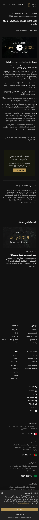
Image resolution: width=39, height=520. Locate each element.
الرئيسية (34, 13)
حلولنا (16, 333)
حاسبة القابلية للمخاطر (31, 368)
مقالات (16, 358)
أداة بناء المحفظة (32, 358)
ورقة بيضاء (15, 372)
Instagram (30, 397)
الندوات (16, 375)
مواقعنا (35, 343)
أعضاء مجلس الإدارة (31, 336)
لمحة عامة (34, 355)
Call (33, 407)
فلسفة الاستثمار (32, 333)
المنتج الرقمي (14, 336)
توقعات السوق (18, 13)
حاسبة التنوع (34, 362)
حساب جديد (11, 4)
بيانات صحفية (14, 362)
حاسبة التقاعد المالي (32, 365)
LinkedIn (31, 391)
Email (32, 411)
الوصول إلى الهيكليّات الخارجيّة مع (10, 340)
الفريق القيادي (33, 339)
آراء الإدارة (15, 368)
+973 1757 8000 (27, 434)
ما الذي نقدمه (14, 329)
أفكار (27, 13)
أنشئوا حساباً (19, 170)
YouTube (31, 401)
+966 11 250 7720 (27, 476)
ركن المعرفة (14, 365)
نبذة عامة (34, 329)
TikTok (31, 404)
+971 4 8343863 (27, 455)
